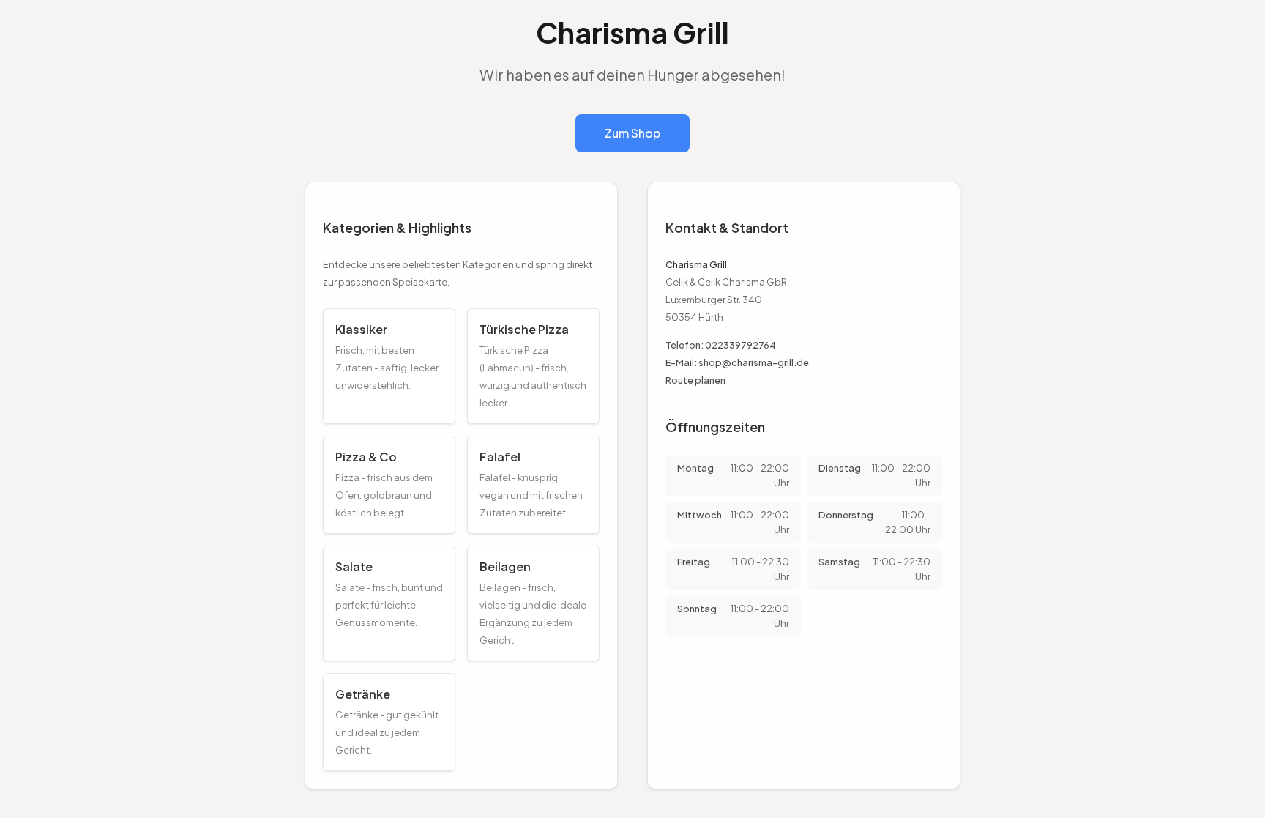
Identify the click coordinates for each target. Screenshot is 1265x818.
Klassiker (361, 329)
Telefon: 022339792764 (720, 345)
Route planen (695, 380)
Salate (354, 566)
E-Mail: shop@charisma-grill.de (737, 362)
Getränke (362, 694)
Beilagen (505, 566)
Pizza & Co (366, 456)
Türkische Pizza (524, 329)
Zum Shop (632, 133)
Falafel (499, 456)
